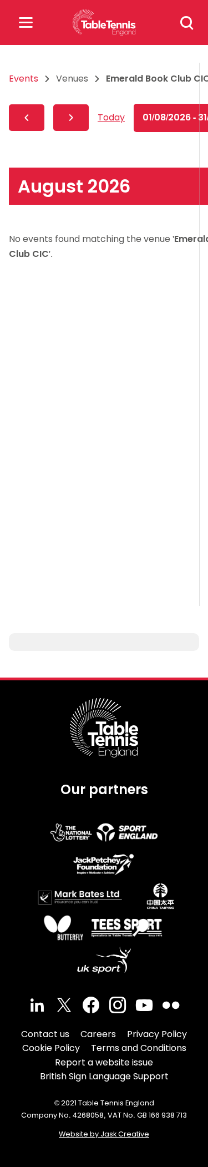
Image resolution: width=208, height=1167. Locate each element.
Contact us (45, 1034)
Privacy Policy (157, 1034)
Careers (98, 1034)
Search (187, 23)
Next (71, 117)
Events (23, 78)
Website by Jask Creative (104, 1134)
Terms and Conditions (138, 1048)
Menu (25, 22)
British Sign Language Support (104, 1076)
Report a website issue (104, 1062)
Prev (26, 117)
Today (111, 117)
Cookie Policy (51, 1048)
